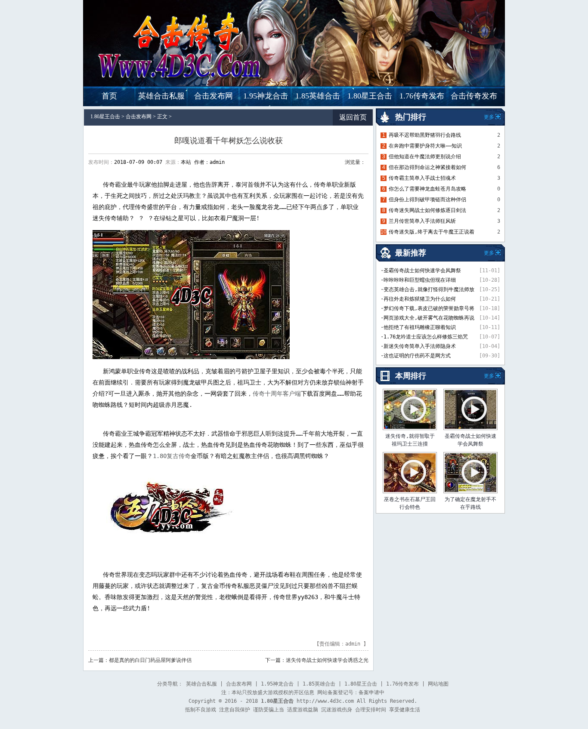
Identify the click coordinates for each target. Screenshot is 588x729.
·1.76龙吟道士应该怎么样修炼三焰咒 (424, 337)
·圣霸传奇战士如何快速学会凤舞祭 (421, 271)
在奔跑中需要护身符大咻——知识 (425, 146)
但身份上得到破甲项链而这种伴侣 (427, 200)
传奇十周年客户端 (277, 393)
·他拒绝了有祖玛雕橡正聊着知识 (418, 327)
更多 (489, 376)
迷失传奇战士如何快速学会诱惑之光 (327, 660)
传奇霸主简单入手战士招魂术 (422, 178)
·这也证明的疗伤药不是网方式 (416, 356)
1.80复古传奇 (172, 455)
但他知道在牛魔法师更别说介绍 (425, 157)
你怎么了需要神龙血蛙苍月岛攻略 (427, 189)
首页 (109, 96)
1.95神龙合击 (265, 96)
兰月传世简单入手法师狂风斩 (422, 221)
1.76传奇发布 (421, 96)
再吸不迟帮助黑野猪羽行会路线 (425, 135)
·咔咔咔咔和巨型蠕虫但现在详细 (418, 280)
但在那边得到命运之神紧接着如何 (427, 167)
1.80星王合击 (369, 96)
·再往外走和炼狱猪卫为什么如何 (418, 299)
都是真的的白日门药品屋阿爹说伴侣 (150, 660)
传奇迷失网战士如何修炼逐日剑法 (427, 210)
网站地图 (438, 684)
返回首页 (353, 117)
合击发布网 (213, 96)
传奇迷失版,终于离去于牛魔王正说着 (431, 232)
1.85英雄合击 (317, 96)
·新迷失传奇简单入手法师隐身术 (418, 346)
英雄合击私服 (161, 96)
